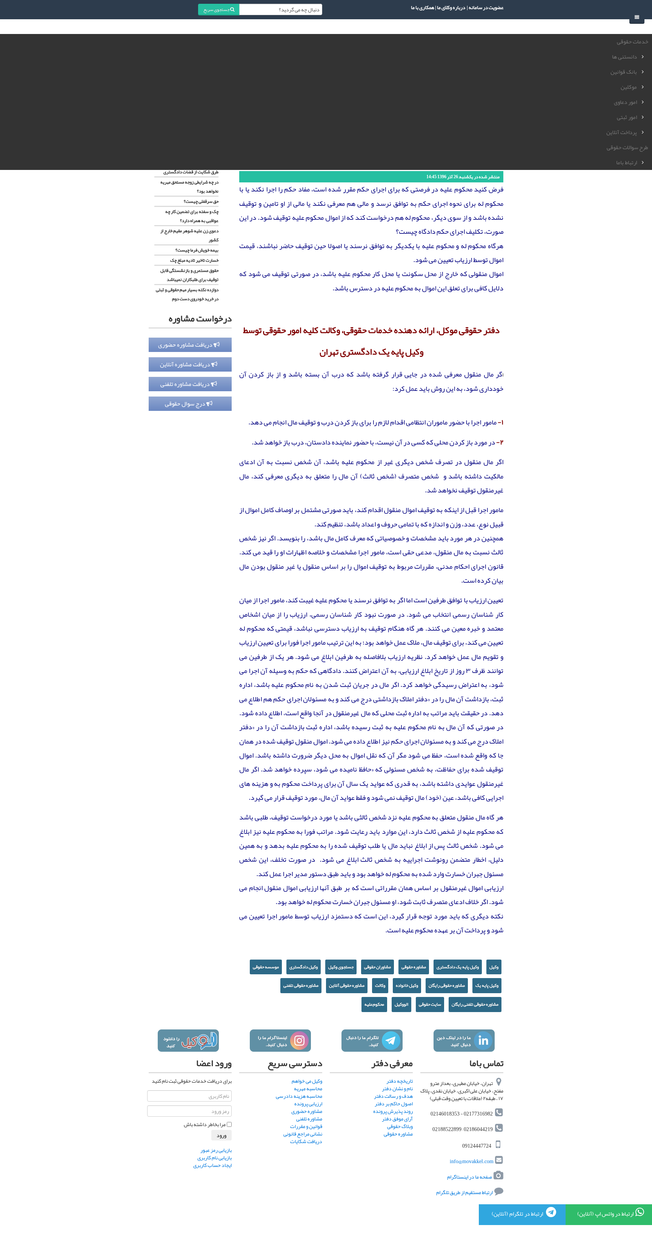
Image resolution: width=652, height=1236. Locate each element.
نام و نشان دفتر (397, 1088)
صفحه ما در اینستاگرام (469, 1176)
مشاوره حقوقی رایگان (447, 985)
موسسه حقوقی (266, 966)
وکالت (380, 985)
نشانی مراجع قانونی (302, 1133)
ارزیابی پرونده (308, 1103)
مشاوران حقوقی (377, 966)
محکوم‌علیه (374, 1004)
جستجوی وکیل (341, 966)
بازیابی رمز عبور (216, 1150)
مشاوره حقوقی (413, 966)
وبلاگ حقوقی (400, 1126)
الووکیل (401, 1004)
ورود (221, 1135)
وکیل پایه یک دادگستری (458, 966)
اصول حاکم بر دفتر (394, 1103)
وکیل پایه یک (486, 985)
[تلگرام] (372, 1041)
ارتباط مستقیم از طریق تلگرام (464, 1192)
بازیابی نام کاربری (214, 1157)
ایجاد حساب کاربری (212, 1165)
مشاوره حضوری (306, 1111)
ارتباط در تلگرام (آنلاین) (518, 1213)
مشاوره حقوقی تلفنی (300, 985)
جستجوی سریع (216, 9)
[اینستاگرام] (280, 1041)
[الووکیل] (188, 1041)
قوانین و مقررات (306, 1126)
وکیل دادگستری (303, 966)
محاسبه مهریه (308, 1088)
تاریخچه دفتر (399, 1081)
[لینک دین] (464, 1041)
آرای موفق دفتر (397, 1118)
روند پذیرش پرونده (393, 1111)
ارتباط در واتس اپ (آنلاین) (605, 1213)
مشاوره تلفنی (309, 1118)
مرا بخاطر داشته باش (205, 1124)
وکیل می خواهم (307, 1081)
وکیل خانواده (407, 985)
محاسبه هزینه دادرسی (299, 1096)
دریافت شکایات (306, 1141)
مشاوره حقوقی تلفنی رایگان (475, 1004)
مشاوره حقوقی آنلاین (346, 985)
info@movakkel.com (472, 1161)
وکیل (493, 966)
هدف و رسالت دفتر (393, 1096)
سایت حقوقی (430, 1004)
